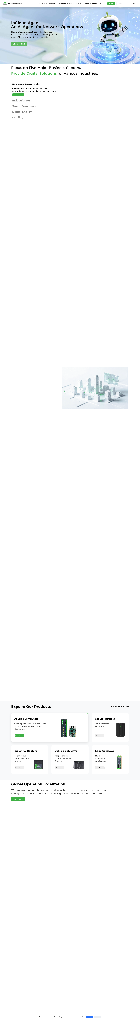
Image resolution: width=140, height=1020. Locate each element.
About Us (95, 3)
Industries (42, 3)
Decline (97, 1017)
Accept (89, 1017)
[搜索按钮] (129, 3)
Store (111, 3)
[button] (34, 84)
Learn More (17, 95)
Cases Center (74, 3)
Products (52, 3)
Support (86, 3)
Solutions (62, 3)
